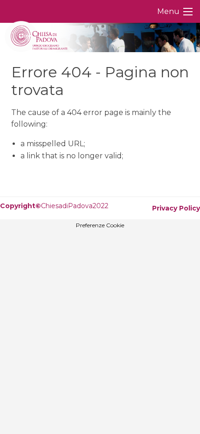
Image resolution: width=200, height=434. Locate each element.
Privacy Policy (176, 208)
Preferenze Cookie (100, 225)
